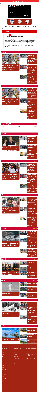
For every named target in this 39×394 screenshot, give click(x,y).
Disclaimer (16, 362)
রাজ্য (24, 3)
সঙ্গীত (3, 376)
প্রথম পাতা (9, 3)
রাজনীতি (18, 3)
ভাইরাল (3, 354)
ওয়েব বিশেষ (4, 358)
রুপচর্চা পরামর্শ (4, 373)
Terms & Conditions (17, 360)
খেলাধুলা (3, 360)
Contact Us (16, 363)
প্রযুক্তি (3, 367)
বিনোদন (3, 356)
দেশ (26, 3)
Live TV (15, 354)
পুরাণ (3, 363)
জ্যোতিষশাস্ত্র (4, 369)
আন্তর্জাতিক (34, 3)
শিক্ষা (3, 380)
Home (15, 352)
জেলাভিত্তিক (30, 3)
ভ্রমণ (3, 352)
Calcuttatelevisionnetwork (23, 389)
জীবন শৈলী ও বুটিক (5, 371)
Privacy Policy (16, 358)
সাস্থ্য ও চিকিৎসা (4, 374)
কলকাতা (21, 3)
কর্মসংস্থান (3, 362)
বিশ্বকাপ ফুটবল (4, 3)
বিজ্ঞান (3, 365)
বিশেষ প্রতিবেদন (13, 3)
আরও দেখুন (35, 86)
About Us (16, 356)
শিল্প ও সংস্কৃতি (4, 378)
